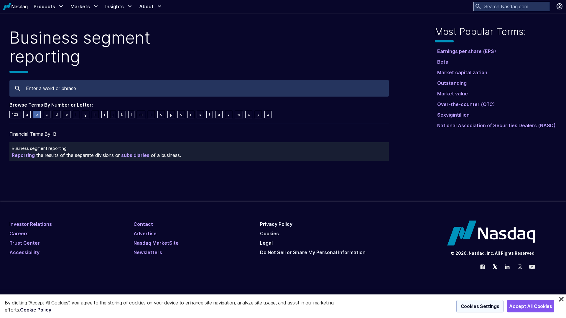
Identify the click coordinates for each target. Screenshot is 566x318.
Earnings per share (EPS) (466, 51)
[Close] (561, 299)
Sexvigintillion (453, 115)
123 (15, 114)
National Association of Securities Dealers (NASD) (496, 125)
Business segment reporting (39, 148)
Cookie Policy (35, 310)
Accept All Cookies (530, 306)
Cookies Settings (480, 306)
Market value (452, 94)
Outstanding (452, 83)
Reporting (23, 155)
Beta (442, 62)
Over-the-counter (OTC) (466, 104)
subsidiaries (135, 155)
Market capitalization (462, 72)
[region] (283, 306)
